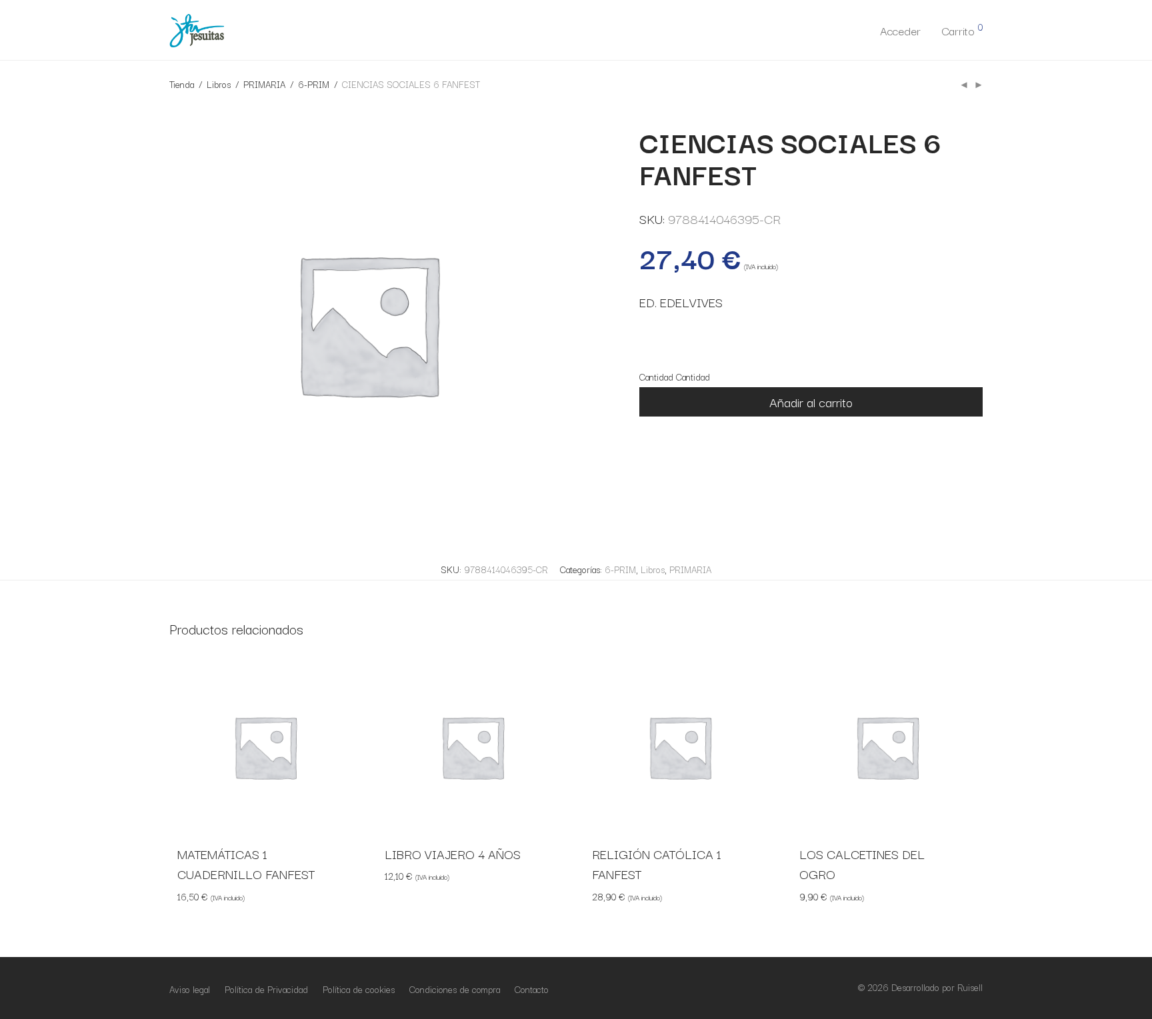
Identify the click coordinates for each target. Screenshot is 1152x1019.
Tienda (181, 84)
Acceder (900, 30)
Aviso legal (189, 989)
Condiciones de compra (454, 989)
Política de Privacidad (266, 989)
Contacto (532, 989)
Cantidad (656, 376)
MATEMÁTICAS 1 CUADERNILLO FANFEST (246, 864)
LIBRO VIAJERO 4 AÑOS (453, 854)
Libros (219, 84)
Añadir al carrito (811, 402)
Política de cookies (359, 989)
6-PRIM (313, 84)
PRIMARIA (264, 84)
